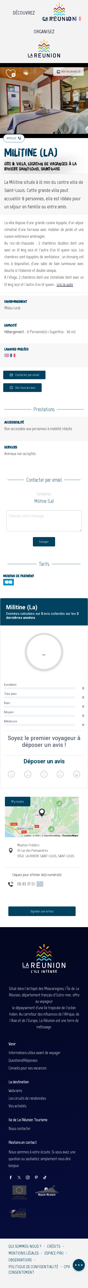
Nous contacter (20, 1128)
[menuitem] (24, 11)
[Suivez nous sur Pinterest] (38, 1177)
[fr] (78, 18)
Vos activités (17, 1106)
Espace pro (53, 1253)
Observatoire (20, 1260)
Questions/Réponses (23, 1060)
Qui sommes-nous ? (25, 1246)
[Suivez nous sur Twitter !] (21, 1177)
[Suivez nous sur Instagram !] (30, 1177)
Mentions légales (24, 1253)
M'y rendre (17, 802)
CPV (67, 1267)
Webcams (15, 1090)
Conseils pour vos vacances (27, 1068)
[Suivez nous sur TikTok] (47, 1177)
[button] (68, 19)
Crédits (53, 1246)
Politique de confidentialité (33, 1267)
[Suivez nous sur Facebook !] (13, 1177)
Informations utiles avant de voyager (34, 1052)
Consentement (21, 1272)
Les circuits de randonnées (27, 1098)
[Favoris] (59, 19)
